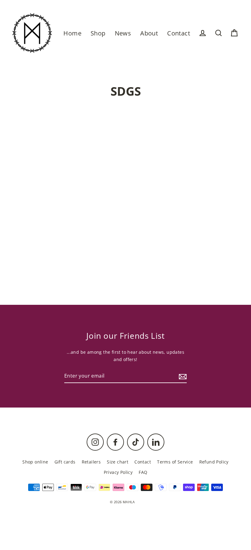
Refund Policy (214, 462)
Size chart (117, 462)
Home (72, 33)
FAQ (143, 472)
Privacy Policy (118, 472)
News (123, 33)
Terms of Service (175, 462)
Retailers (91, 462)
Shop (98, 33)
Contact (178, 33)
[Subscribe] (182, 376)
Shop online (35, 462)
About (149, 33)
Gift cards (65, 462)
